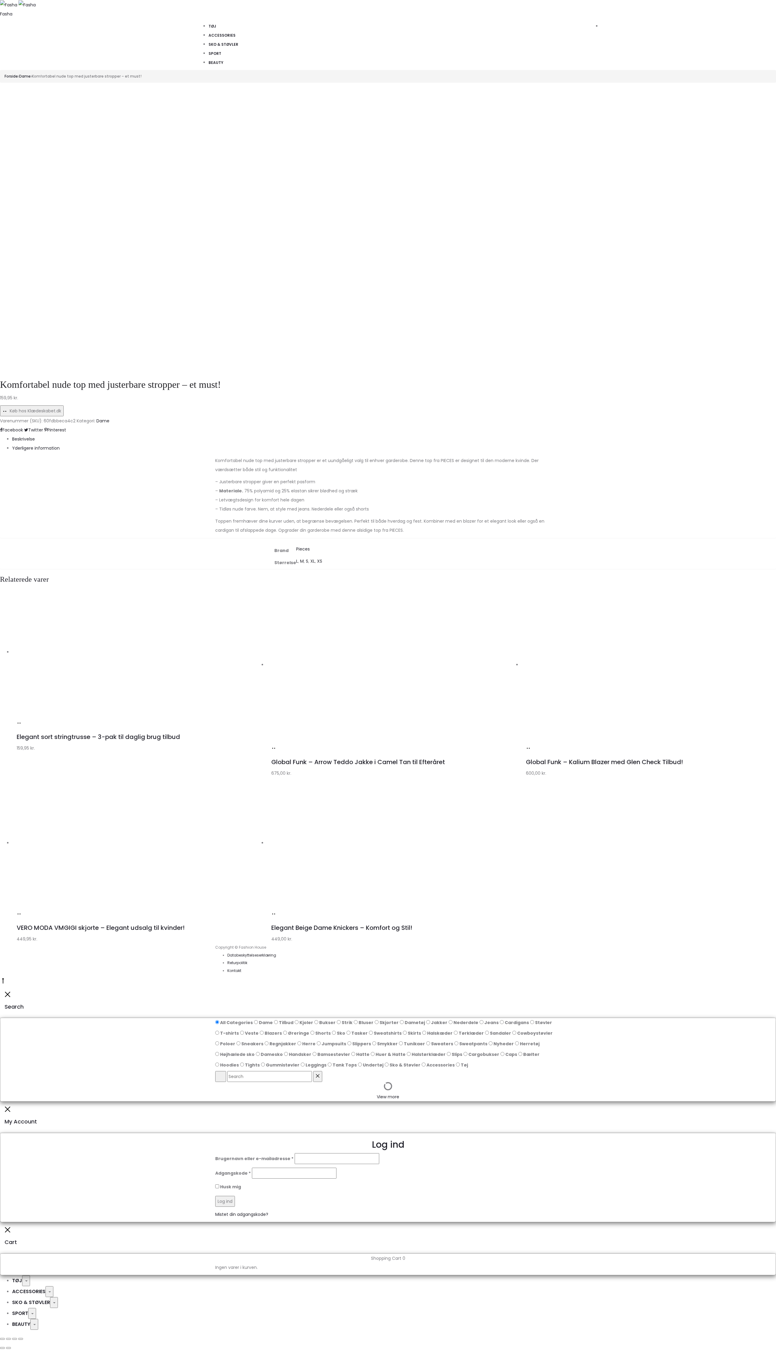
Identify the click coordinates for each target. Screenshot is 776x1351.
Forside (11, 76)
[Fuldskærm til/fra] (8, 1339)
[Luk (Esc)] (20, 1339)
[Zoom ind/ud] (2, 1339)
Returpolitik (237, 962)
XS (319, 561)
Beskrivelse (23, 439)
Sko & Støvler (223, 44)
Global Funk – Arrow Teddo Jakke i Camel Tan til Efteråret (358, 762)
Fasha (6, 14)
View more (388, 1097)
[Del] (14, 1339)
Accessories (222, 35)
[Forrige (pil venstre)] (2, 1348)
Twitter (36, 430)
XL (312, 561)
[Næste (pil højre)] (8, 1348)
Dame (25, 76)
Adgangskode (233, 1173)
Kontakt (234, 970)
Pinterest (56, 430)
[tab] (394, 439)
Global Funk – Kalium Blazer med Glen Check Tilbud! (604, 762)
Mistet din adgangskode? (241, 1214)
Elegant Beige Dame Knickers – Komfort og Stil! (341, 927)
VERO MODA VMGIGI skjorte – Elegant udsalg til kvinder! (101, 927)
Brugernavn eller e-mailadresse (254, 1159)
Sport (215, 53)
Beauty (216, 62)
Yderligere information (36, 448)
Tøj (212, 26)
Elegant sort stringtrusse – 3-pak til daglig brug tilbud (98, 737)
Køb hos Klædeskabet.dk (34, 411)
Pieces (303, 549)
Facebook (13, 430)
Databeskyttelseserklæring (251, 955)
